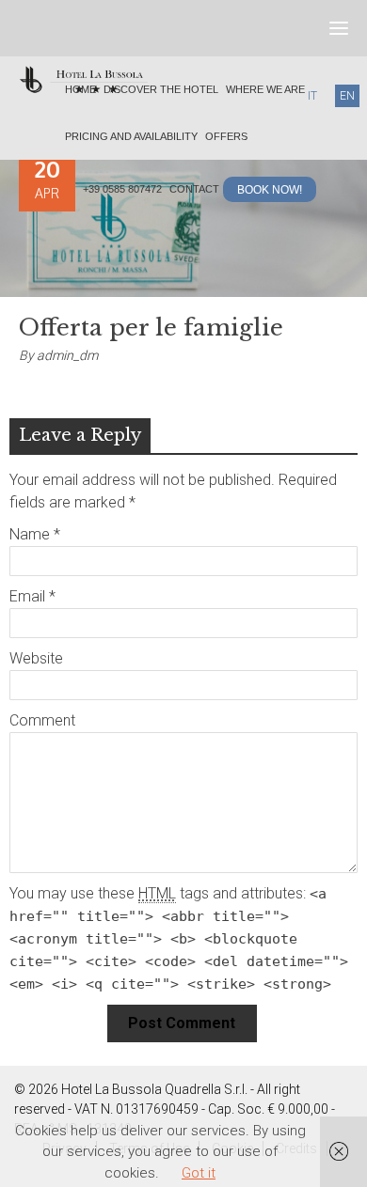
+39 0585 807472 (123, 188)
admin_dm (67, 355)
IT (312, 95)
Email (32, 596)
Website (36, 658)
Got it (198, 1172)
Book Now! (270, 189)
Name (34, 534)
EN (347, 95)
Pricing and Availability (131, 136)
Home (81, 89)
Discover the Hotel (159, 89)
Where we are (260, 89)
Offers (225, 136)
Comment (42, 720)
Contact (196, 188)
